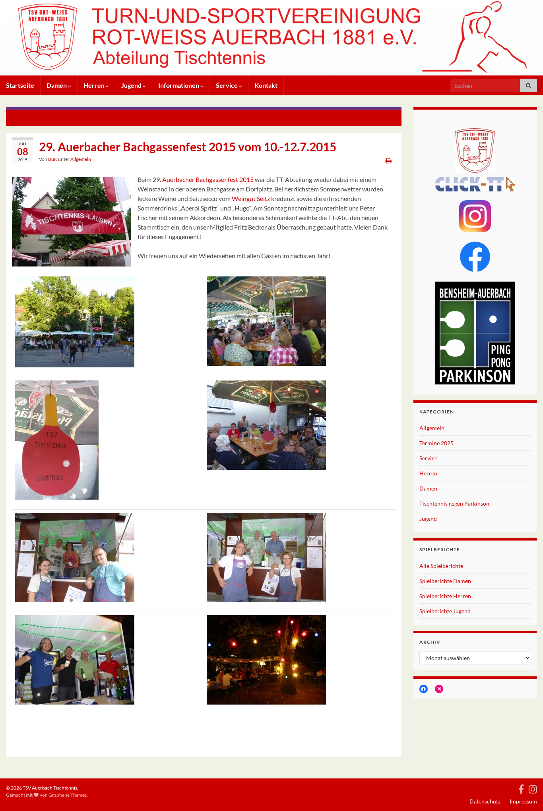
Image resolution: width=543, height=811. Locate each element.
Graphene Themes (67, 795)
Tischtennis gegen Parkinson (454, 503)
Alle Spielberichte (441, 565)
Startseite (20, 85)
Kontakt (265, 85)
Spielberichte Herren (445, 596)
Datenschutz (484, 801)
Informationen (179, 85)
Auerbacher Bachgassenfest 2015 (208, 179)
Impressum (523, 801)
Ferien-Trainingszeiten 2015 (353, 117)
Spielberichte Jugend (445, 611)
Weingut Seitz (251, 198)
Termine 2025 (436, 443)
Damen (57, 85)
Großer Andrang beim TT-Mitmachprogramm (76, 117)
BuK (52, 159)
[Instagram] (533, 788)
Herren (94, 85)
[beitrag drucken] (389, 160)
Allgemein (80, 159)
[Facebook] (521, 788)
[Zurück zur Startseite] (271, 37)
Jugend (132, 85)
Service (227, 85)
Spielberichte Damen (445, 580)
